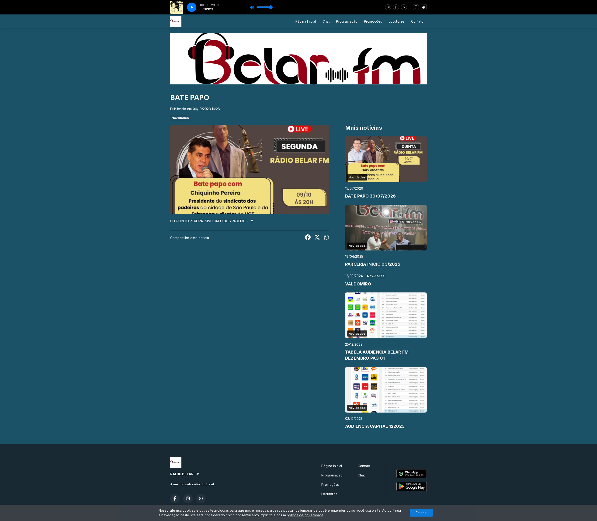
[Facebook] (396, 7)
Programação (346, 21)
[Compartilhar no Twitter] (317, 237)
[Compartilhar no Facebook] (308, 237)
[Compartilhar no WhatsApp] (326, 237)
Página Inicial (305, 21)
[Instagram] (388, 7)
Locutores (397, 21)
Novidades (180, 118)
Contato (417, 21)
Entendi (421, 513)
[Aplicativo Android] (424, 7)
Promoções (373, 21)
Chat (326, 21)
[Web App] (416, 7)
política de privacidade (305, 515)
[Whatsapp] (404, 7)
